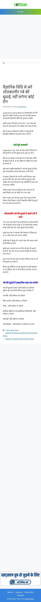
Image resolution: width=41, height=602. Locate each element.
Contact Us (19, 592)
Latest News (9, 330)
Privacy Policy (29, 592)
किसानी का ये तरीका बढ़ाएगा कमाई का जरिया (19, 339)
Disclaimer (20, 595)
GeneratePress (29, 599)
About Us (10, 592)
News (17, 330)
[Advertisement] (20, 37)
